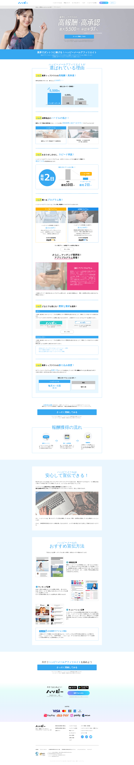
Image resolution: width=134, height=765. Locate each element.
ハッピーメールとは (57, 2)
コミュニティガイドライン (81, 749)
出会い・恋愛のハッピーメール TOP (44, 7)
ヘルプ (83, 2)
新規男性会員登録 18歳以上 (60, 728)
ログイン (113, 2)
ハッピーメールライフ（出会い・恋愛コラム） (89, 728)
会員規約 (37, 749)
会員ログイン (57, 730)
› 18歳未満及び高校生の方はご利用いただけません (78, 696)
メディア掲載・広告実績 (85, 725)
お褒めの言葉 (71, 737)
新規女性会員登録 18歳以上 (60, 725)
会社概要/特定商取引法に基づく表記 (54, 749)
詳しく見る (67, 249)
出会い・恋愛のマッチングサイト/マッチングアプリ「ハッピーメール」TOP (44, 729)
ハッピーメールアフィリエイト (87, 730)
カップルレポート (76, 2)
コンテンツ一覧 (84, 732)
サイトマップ (89, 749)
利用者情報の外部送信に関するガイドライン (69, 749)
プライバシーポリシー (43, 749)
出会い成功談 (71, 735)
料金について (67, 2)
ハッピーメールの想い (92, 2)
